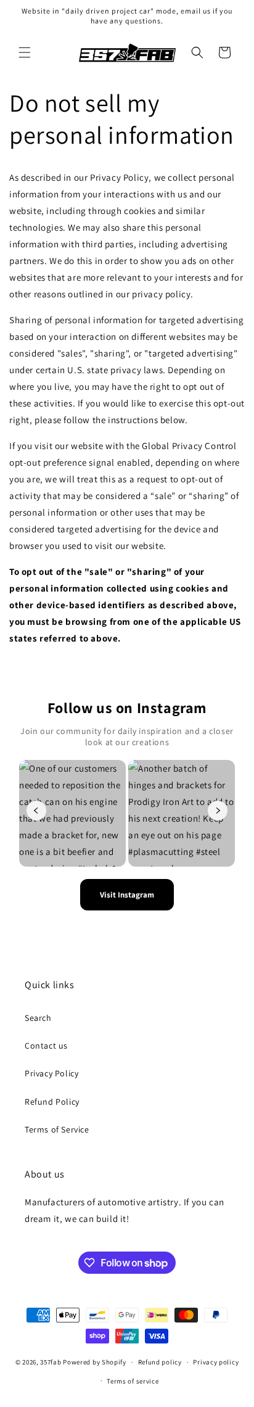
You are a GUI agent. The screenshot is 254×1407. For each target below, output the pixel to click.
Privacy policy (216, 1362)
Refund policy (160, 1362)
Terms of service (132, 1381)
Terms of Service (57, 1129)
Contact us (46, 1045)
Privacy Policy (51, 1073)
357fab (50, 1362)
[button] (24, 52)
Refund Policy (52, 1101)
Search (38, 1017)
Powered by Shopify (94, 1362)
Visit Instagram (127, 894)
